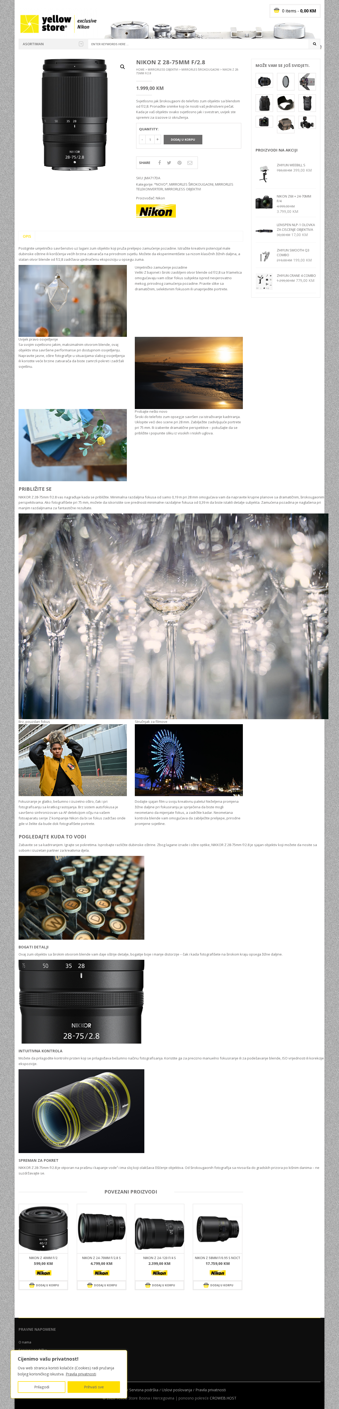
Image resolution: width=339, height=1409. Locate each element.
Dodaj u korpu (183, 139)
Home (140, 69)
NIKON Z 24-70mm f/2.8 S (236, 1258)
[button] (122, 67)
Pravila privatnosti (81, 1373)
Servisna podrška (143, 1389)
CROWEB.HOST (223, 1398)
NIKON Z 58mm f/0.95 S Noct (119, 1258)
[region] (69, 1374)
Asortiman (33, 44)
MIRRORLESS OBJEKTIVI (163, 69)
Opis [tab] (27, 236)
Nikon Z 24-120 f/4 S (62, 1258)
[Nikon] (62, 1272)
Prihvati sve (94, 1386)
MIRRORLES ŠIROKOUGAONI (200, 69)
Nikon (160, 198)
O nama (25, 1342)
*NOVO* (161, 184)
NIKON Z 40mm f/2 (178, 1258)
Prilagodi (41, 1386)
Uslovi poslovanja (177, 1389)
